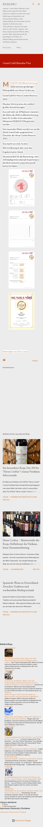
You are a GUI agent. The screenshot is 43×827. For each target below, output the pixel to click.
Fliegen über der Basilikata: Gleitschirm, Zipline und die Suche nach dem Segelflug (23, 718)
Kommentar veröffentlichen (23, 497)
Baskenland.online (11, 757)
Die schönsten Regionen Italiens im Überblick (21, 749)
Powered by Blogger (23, 820)
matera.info (9, 706)
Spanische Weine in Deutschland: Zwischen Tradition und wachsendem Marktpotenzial (21, 586)
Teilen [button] (34, 361)
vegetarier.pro (10, 726)
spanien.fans (9, 789)
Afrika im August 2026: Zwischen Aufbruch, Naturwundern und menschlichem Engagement (21, 695)
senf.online (8, 766)
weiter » (6, 500)
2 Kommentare (16, 569)
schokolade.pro (10, 648)
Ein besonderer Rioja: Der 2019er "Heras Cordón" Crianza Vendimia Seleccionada (21, 471)
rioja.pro (10, 4)
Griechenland (9, 670)
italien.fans (8, 747)
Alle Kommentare (9, 806)
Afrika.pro (8, 692)
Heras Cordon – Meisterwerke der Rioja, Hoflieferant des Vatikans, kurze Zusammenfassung (21, 543)
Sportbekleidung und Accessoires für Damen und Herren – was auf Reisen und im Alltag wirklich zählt (23, 778)
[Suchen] (33, 4)
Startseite (7, 47)
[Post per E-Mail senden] (4, 361)
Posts (5, 804)
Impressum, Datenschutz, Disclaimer (13, 812)
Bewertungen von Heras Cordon (15, 351)
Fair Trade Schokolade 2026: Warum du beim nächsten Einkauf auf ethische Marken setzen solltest (21, 660)
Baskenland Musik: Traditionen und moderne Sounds (23, 759)
